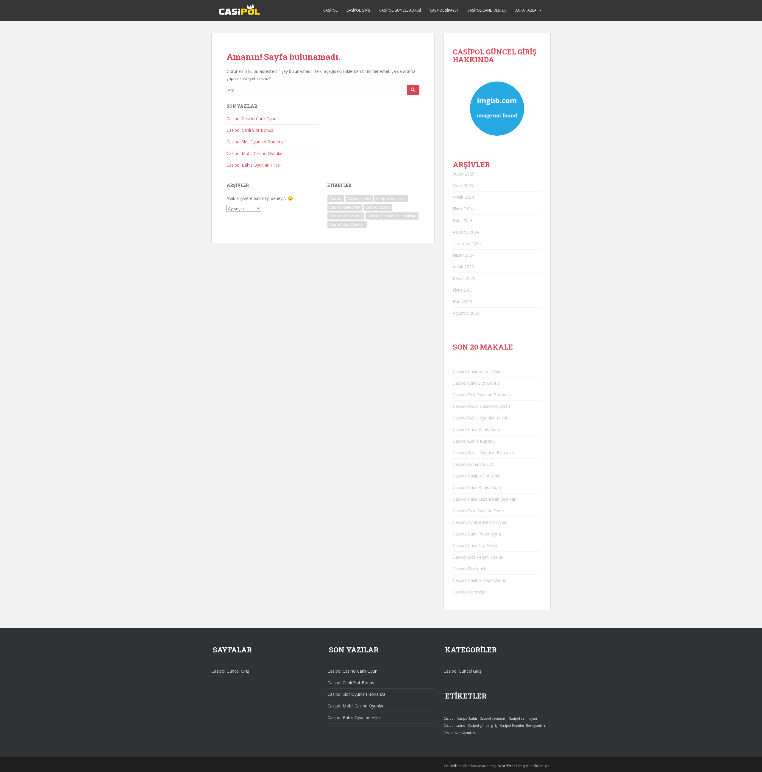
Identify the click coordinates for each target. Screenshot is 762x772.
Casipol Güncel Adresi (400, 10)
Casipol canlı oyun (345, 207)
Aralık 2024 (463, 197)
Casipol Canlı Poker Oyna (477, 534)
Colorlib (450, 765)
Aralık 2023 (463, 267)
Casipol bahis (359, 198)
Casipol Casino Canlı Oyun (252, 118)
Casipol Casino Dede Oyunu (479, 580)
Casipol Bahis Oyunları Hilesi (254, 165)
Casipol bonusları (391, 198)
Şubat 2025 (463, 174)
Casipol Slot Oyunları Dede (478, 510)
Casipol (330, 10)
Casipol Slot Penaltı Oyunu (478, 557)
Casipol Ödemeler (470, 592)
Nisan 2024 (463, 255)
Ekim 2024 (463, 209)
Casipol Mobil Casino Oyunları (255, 153)
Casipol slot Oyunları (347, 224)
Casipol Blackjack (469, 568)
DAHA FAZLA (525, 10)
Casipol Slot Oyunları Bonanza (256, 142)
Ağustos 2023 (466, 313)
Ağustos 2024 (466, 232)
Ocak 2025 (463, 185)
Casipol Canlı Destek (486, 10)
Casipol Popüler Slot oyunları (392, 215)
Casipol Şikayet (444, 10)
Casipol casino (378, 207)
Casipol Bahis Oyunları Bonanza (483, 452)
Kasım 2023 (464, 278)
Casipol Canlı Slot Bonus (250, 130)
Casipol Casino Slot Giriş (476, 476)
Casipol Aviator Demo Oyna (479, 522)
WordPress (507, 765)
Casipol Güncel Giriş (230, 671)
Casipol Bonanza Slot (473, 464)
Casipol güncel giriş (346, 215)
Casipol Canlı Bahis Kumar (478, 429)
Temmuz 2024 (467, 243)
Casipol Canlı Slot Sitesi (475, 545)
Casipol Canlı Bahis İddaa (477, 487)
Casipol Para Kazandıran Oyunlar (484, 499)
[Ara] (413, 90)
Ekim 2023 (463, 290)
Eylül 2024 (462, 220)
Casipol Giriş (358, 10)
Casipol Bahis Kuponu (474, 441)
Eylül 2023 (462, 301)
